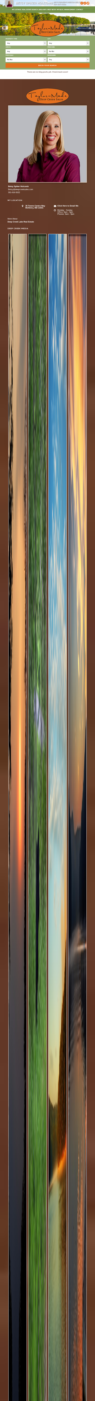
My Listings (16, 9)
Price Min (51, 47)
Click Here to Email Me (67, 206)
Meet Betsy (51, 9)
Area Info (43, 9)
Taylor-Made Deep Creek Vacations (47, 28)
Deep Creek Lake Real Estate (21, 222)
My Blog (60, 9)
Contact (79, 9)
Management (69, 9)
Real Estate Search (30, 9)
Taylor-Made (47, 96)
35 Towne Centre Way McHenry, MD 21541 (35, 207)
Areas (8, 47)
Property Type (11, 39)
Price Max (9, 55)
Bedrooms (52, 55)
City (49, 39)
